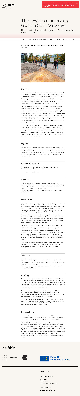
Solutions (59, 39)
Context (23, 39)
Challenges (45, 39)
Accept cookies (77, 3)
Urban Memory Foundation (35, 125)
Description (52, 39)
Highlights (29, 39)
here (43, 169)
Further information (37, 39)
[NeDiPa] (8, 5)
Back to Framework (26, 15)
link (50, 387)
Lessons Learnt (71, 39)
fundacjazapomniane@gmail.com (49, 383)
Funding (64, 39)
